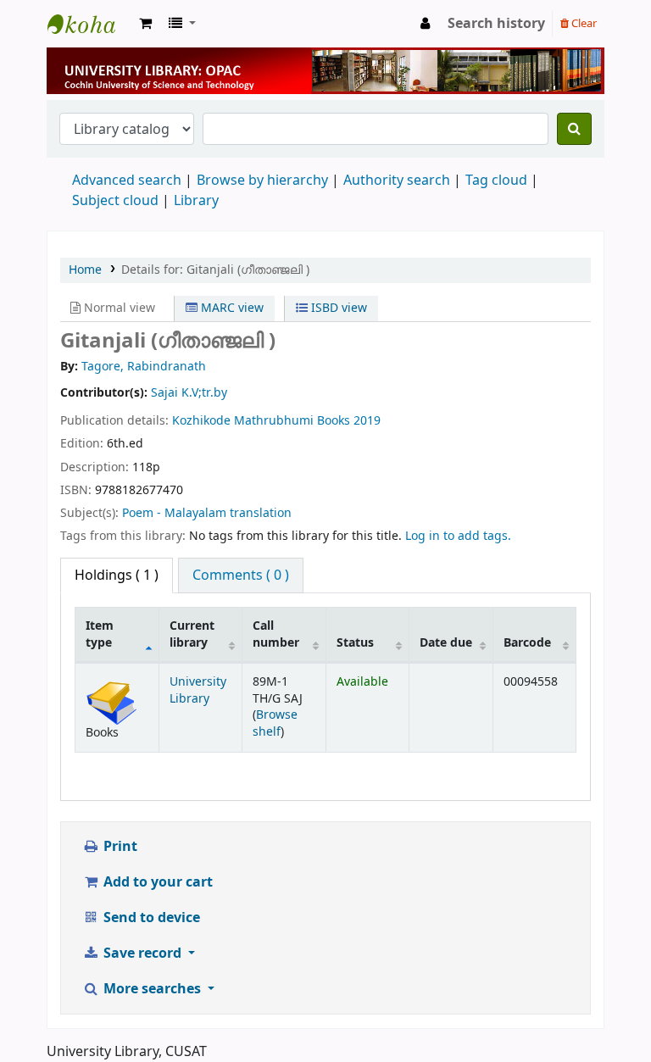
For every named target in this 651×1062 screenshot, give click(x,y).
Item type (100, 634)
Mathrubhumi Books (292, 421)
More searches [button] (152, 989)
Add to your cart (156, 882)
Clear (583, 23)
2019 (367, 421)
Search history (496, 24)
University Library (89, 24)
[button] (145, 24)
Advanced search (126, 180)
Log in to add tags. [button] (458, 536)
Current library (192, 634)
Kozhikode (201, 421)
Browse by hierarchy (262, 180)
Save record (142, 953)
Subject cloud (115, 201)
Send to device (150, 918)
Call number (276, 634)
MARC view (231, 308)
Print (118, 847)
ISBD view (337, 308)
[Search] (574, 129)
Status (355, 643)
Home (85, 270)
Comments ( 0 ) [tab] (240, 575)
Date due (446, 643)
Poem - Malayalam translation (207, 513)
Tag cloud (496, 180)
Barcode (527, 643)
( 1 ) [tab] (117, 575)
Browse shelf (275, 723)
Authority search (396, 180)
